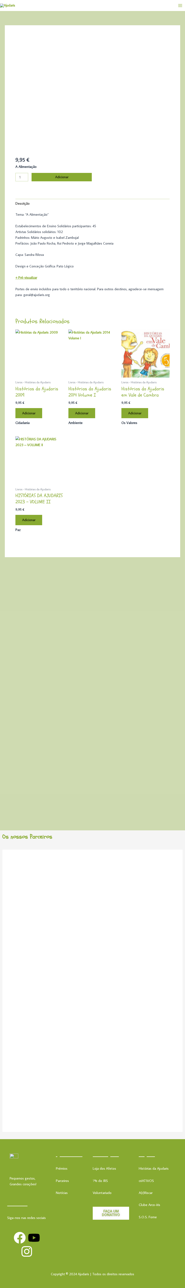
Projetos (147, 1154)
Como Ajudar (106, 1154)
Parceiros (62, 1180)
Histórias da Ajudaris (154, 1168)
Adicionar (61, 177)
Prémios (61, 1168)
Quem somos (69, 1154)
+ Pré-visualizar (26, 277)
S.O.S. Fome (148, 1217)
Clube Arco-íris (149, 1204)
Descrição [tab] (22, 203)
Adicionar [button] (28, 413)
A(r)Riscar (145, 1192)
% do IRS (101, 1180)
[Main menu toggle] (180, 5)
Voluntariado (102, 1192)
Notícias (62, 1192)
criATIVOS (146, 1180)
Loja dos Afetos (104, 1168)
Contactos (17, 1203)
